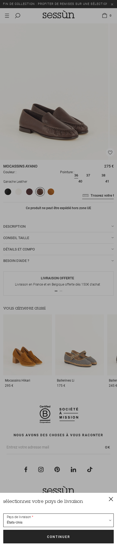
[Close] (111, 499)
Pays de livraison (19, 517)
